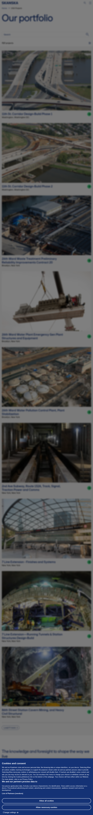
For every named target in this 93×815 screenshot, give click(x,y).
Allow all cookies (46, 801)
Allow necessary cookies (46, 807)
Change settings (9, 812)
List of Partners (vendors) (12, 793)
